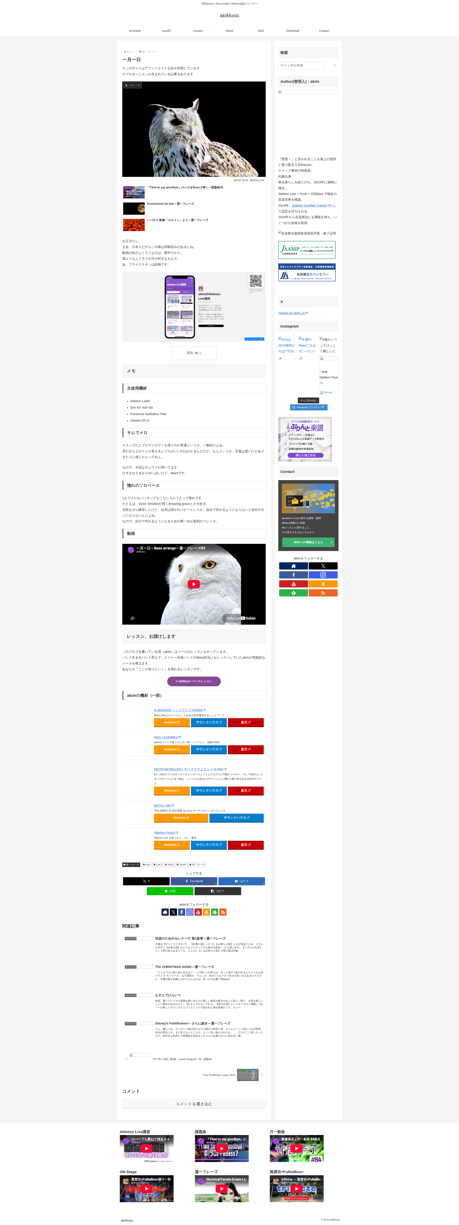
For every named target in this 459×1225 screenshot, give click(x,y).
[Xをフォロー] (173, 912)
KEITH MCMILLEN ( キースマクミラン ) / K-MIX (188, 769)
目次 (190, 353)
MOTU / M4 (162, 805)
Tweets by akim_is (291, 313)
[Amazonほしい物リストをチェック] (206, 912)
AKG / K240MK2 (166, 737)
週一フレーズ (132, 864)
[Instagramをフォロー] (189, 912)
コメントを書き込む (194, 1104)
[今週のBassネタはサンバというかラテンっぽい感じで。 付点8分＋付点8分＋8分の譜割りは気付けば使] (308, 346)
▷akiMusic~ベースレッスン (194, 681)
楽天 (244, 722)
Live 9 (159, 864)
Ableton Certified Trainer (309, 205)
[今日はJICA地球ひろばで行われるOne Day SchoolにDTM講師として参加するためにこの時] (287, 346)
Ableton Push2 (164, 833)
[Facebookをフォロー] (181, 912)
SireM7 (182, 864)
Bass (148, 864)
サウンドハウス (207, 722)
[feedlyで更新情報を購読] (214, 912)
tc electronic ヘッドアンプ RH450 (178, 710)
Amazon (170, 722)
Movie (171, 864)
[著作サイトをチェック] (165, 912)
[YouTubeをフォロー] (198, 912)
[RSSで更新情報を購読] (222, 912)
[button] (218, 891)
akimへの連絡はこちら (308, 542)
